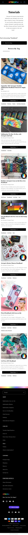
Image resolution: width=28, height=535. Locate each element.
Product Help (6, 459)
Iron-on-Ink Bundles (8, 411)
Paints (13, 103)
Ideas (4, 443)
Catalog (5, 417)
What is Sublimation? (8, 450)
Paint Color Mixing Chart (9, 437)
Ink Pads (9, 150)
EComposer (16, 533)
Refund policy (15, 525)
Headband (3, 103)
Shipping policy (19, 527)
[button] (3, 2)
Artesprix (14, 523)
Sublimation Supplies (8, 407)
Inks (20, 197)
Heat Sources (6, 414)
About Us (5, 469)
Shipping (5, 463)
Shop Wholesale (7, 482)
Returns (5, 466)
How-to (5, 433)
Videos (4, 446)
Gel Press (3, 197)
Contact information (15, 530)
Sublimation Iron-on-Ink (9, 401)
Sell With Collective (8, 485)
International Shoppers (9, 420)
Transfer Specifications (8, 430)
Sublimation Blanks (8, 404)
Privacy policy (23, 525)
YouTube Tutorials (21, 103)
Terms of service (10, 527)
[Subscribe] (23, 392)
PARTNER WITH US (8, 478)
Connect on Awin (7, 489)
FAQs (4, 440)
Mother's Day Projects (6, 330)
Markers (9, 103)
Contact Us (5, 472)
